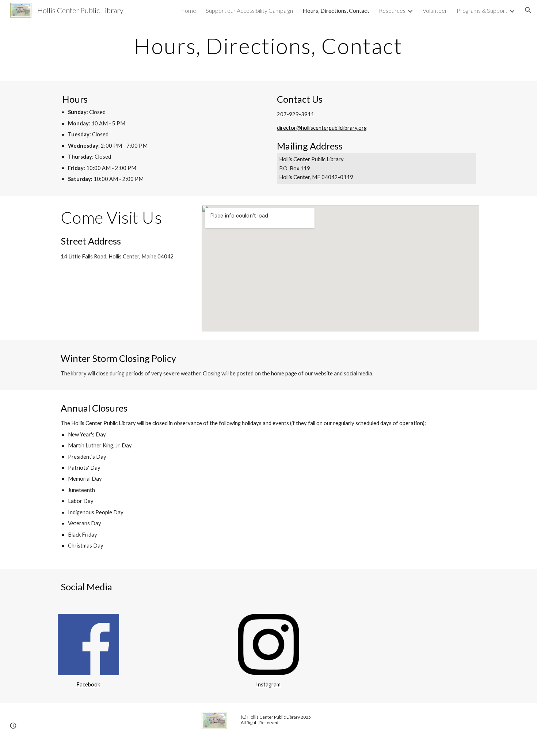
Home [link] (188, 10)
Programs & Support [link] (482, 10)
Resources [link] (392, 10)
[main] (268, 46)
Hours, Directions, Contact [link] (335, 10)
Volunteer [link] (435, 10)
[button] (528, 10)
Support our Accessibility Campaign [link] (249, 10)
